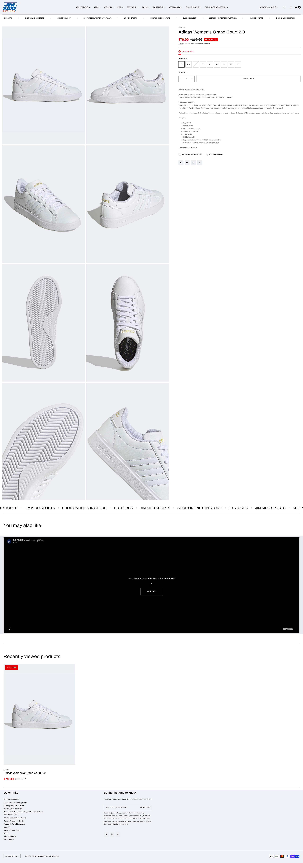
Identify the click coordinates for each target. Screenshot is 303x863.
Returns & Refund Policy (13, 809)
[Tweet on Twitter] (187, 162)
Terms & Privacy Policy (12, 830)
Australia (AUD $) (268, 7)
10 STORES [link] (98, 508)
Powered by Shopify (51, 856)
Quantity (182, 72)
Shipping (181, 44)
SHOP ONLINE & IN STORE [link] (130, 18)
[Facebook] (106, 834)
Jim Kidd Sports (37, 856)
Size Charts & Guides (11, 815)
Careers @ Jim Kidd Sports (14, 821)
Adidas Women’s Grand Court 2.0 (25, 772)
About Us (7, 827)
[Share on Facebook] (180, 162)
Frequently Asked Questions (14, 824)
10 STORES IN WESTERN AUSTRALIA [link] (67, 18)
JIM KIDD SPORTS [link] (100, 18)
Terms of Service (10, 836)
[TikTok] (118, 834)
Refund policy (9, 839)
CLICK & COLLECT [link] (33, 18)
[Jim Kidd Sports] (9, 7)
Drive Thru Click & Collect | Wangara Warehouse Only (23, 812)
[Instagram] (112, 834)
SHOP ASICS (151, 591)
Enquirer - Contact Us (11, 799)
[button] (83, 7)
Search (6, 833)
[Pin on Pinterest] (193, 162)
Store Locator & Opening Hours (15, 803)
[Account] (290, 7)
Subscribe (145, 807)
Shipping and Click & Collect (14, 806)
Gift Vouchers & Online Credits (15, 818)
